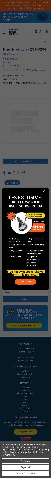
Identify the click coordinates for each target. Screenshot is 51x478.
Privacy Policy (8, 454)
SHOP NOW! (25, 281)
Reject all (25, 467)
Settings (25, 461)
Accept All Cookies (25, 473)
